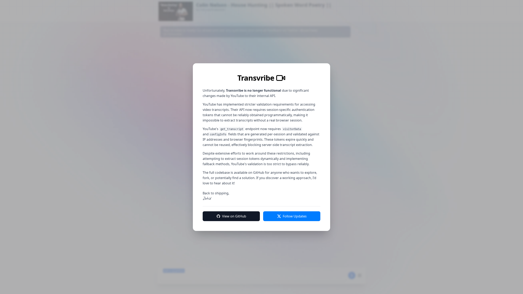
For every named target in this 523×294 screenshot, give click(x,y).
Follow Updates (295, 216)
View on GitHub (234, 216)
